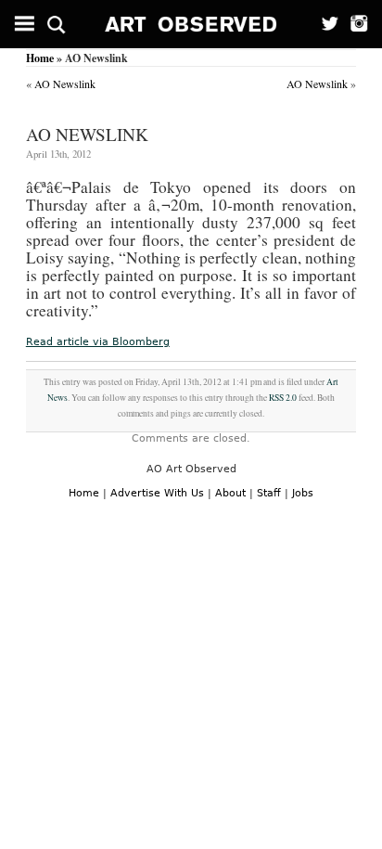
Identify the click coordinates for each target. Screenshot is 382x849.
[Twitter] (324, 24)
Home (40, 58)
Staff (269, 493)
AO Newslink (65, 83)
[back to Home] (191, 24)
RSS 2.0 (283, 398)
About (230, 493)
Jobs (302, 493)
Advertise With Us (157, 493)
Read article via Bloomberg (98, 342)
